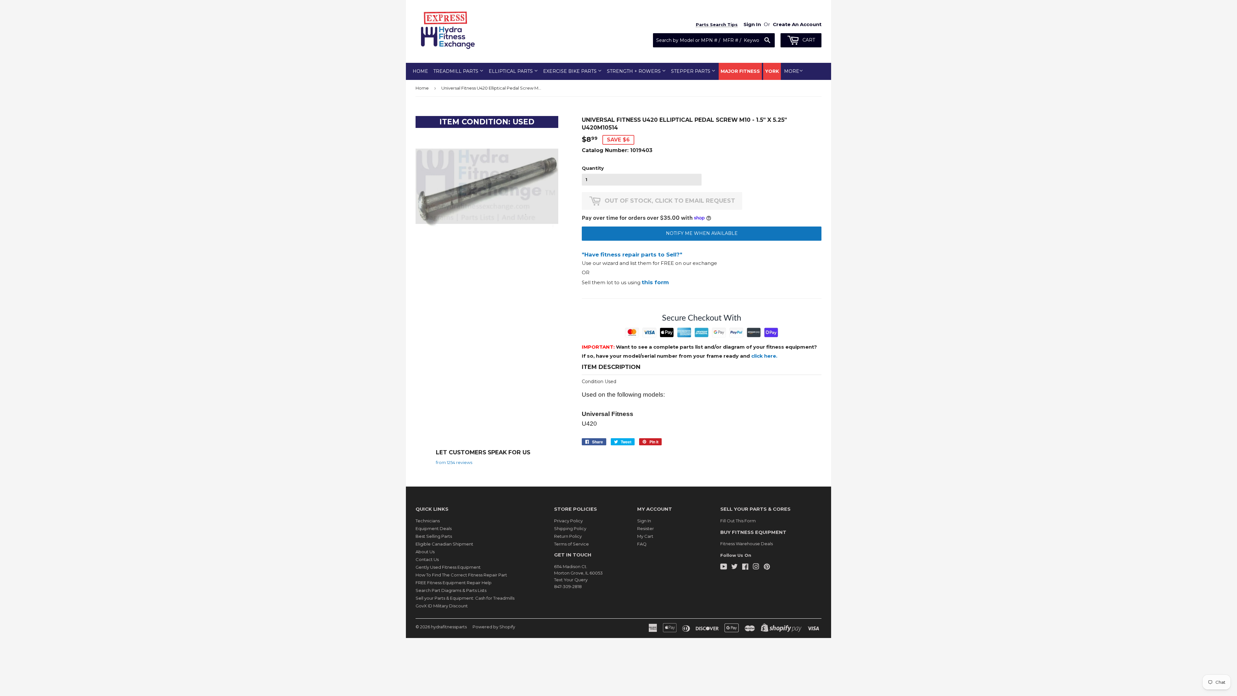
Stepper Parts (691, 71)
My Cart (645, 536)
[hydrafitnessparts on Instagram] (756, 567)
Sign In (644, 520)
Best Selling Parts (434, 536)
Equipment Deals (434, 528)
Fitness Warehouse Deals (746, 543)
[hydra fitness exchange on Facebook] (745, 567)
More (791, 71)
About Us (425, 551)
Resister (645, 528)
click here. (764, 356)
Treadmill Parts (456, 71)
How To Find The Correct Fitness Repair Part (461, 574)
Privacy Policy (568, 520)
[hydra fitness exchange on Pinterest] (766, 567)
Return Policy (568, 536)
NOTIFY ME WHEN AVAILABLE (702, 233)
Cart (808, 40)
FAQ (642, 543)
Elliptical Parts (511, 71)
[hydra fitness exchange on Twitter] (734, 567)
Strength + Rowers (634, 71)
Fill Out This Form (738, 520)
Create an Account (797, 24)
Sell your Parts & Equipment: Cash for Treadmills (465, 598)
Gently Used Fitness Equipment (448, 567)
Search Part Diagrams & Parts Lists (451, 590)
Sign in (752, 24)
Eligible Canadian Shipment (444, 543)
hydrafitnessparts (449, 626)
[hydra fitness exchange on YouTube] (723, 567)
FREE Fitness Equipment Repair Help (454, 582)
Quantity (593, 168)
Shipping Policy (570, 528)
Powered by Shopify (494, 626)
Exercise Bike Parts (570, 71)
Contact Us (427, 559)
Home (420, 71)
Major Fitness (740, 71)
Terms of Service (571, 543)
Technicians (428, 520)
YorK (772, 71)
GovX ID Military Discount (442, 605)
